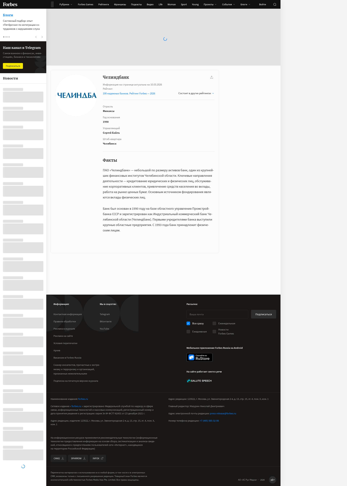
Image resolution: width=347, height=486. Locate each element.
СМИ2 (57, 458)
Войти (262, 4)
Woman (172, 4)
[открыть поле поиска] (275, 4)
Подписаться (263, 314)
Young (195, 4)
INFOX (96, 458)
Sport (184, 4)
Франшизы (120, 4)
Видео (150, 4)
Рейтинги (103, 4)
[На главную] (10, 4)
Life (160, 4)
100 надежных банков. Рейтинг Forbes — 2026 (129, 93)
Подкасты (136, 4)
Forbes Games (85, 4)
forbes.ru (83, 399)
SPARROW (76, 458)
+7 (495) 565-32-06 (209, 420)
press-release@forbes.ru (223, 413)
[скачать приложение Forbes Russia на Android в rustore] (200, 357)
